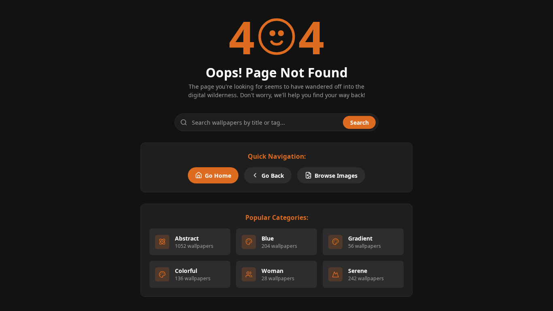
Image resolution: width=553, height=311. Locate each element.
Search (359, 122)
